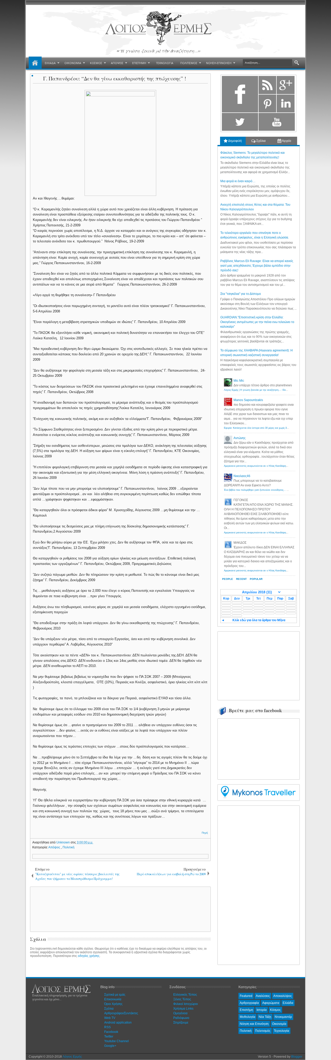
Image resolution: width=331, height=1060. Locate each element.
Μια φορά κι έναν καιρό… (237, 181)
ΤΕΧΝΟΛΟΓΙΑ (164, 63)
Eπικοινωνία (112, 999)
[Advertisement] (119, 908)
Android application (118, 1022)
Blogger (296, 1056)
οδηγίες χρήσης (89, 956)
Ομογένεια (180, 1013)
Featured (246, 996)
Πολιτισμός (262, 1031)
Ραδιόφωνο (181, 1018)
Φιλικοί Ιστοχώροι (185, 1004)
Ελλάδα (288, 1003)
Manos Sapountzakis (248, 400)
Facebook (111, 1032)
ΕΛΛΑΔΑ (50, 63)
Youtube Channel (116, 1041)
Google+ (110, 1046)
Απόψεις (54, 847)
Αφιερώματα (270, 1003)
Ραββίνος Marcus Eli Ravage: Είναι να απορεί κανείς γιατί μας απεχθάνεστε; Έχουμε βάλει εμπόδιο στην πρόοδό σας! (256, 265)
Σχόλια (260, 141)
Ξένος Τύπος (182, 999)
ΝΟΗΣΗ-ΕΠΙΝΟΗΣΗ (218, 63)
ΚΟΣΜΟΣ (96, 63)
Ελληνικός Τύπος (185, 994)
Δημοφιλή (235, 141)
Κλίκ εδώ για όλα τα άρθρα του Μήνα (258, 620)
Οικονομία (279, 1024)
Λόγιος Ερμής (72, 1056)
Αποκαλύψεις (282, 996)
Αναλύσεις (263, 996)
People (227, 579)
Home (35, 63)
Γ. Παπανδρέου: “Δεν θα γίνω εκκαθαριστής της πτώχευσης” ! (114, 78)
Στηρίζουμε (180, 1022)
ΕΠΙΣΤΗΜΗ (139, 63)
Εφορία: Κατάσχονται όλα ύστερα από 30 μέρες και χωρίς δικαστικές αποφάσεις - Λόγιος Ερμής (274, 428)
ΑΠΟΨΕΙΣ (117, 63)
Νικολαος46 (242, 476)
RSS (107, 1027)
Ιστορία (262, 1010)
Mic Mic (239, 380)
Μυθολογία (247, 1017)
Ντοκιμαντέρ (283, 1017)
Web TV (109, 1018)
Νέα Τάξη (265, 1017)
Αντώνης (240, 438)
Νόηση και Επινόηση (254, 1024)
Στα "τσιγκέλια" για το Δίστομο (240, 294)
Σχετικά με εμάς (114, 994)
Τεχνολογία (281, 1031)
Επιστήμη (246, 1010)
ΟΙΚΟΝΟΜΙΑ (72, 63)
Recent (241, 579)
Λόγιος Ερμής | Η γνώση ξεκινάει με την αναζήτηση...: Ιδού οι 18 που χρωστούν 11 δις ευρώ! (273, 390)
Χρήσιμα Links (183, 1008)
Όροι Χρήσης (113, 1004)
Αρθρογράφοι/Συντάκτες (121, 1013)
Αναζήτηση (296, 63)
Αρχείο (286, 141)
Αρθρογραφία (249, 1003)
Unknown (63, 842)
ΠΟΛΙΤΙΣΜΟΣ (188, 63)
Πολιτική (68, 847)
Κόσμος (275, 1010)
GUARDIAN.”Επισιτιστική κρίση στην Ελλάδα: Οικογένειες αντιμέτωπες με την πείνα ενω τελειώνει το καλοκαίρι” (257, 322)
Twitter (108, 1036)
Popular (256, 579)
